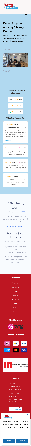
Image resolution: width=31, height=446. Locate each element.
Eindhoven (15, 300)
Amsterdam (15, 283)
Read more (8, 140)
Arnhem (15, 308)
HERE (23, 212)
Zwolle (15, 312)
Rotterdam (15, 287)
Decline (15, 435)
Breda (15, 304)
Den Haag (15, 291)
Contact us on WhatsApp (15, 226)
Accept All (22, 441)
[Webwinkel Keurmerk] (15, 329)
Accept (9, 441)
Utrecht (15, 295)
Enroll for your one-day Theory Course (13, 27)
